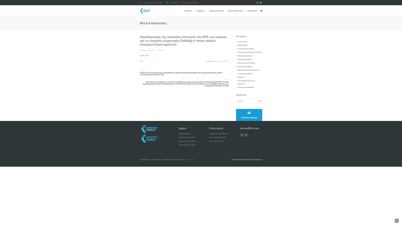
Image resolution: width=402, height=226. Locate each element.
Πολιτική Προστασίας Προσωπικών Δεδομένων (247, 159)
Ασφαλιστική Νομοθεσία (246, 49)
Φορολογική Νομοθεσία (147, 50)
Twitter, (220, 61)
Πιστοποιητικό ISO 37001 (187, 145)
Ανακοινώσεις (242, 41)
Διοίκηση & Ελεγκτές (216, 11)
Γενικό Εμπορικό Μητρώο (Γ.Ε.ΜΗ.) (250, 52)
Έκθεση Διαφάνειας (185, 133)
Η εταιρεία (188, 11)
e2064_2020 (144, 55)
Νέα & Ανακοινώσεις (235, 11)
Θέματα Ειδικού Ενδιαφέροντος (248, 70)
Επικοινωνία (252, 11)
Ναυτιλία (241, 77)
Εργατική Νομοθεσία (245, 66)
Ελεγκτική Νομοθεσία (245, 56)
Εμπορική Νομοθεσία (245, 59)
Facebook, (214, 61)
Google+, (226, 61)
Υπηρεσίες (200, 11)
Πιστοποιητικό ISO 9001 (187, 137)
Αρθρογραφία (242, 45)
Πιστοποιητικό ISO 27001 (187, 141)
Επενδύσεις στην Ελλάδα (246, 63)
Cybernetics (189, 159)
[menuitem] (260, 12)
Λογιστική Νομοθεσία (245, 73)
